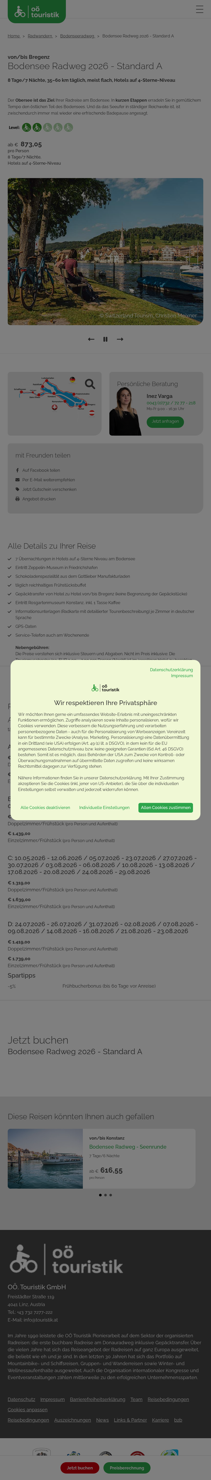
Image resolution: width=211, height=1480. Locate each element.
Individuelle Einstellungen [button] (104, 807)
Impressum (182, 675)
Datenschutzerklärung (171, 669)
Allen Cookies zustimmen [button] (165, 807)
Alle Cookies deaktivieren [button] (45, 807)
